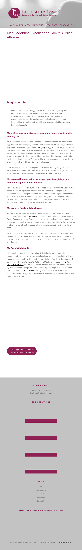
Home (11, 25)
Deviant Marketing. (65, 542)
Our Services (23, 25)
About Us (38, 25)
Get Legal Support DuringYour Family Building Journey (22, 351)
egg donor (52, 147)
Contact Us (66, 25)
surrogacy (41, 147)
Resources (51, 25)
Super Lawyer (30, 270)
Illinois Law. (32, 216)
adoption (50, 173)
